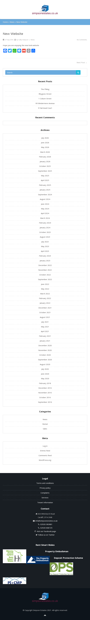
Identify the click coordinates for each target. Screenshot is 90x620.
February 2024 (45, 223)
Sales (45, 428)
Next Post (82, 62)
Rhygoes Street (45, 94)
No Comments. (82, 40)
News (12, 22)
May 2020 (45, 378)
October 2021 (45, 312)
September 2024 (45, 194)
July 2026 (45, 138)
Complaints (45, 493)
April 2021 (45, 331)
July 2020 (45, 369)
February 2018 (45, 383)
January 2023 (45, 260)
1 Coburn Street (45, 98)
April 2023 (45, 251)
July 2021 (45, 322)
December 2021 (45, 308)
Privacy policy (45, 488)
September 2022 (45, 279)
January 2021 (45, 341)
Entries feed (45, 450)
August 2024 (45, 199)
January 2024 (45, 227)
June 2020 (45, 374)
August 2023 (45, 237)
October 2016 (45, 397)
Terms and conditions (45, 483)
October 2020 (45, 355)
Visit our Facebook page (46, 531)
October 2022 (45, 275)
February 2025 (45, 185)
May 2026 (45, 147)
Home (5, 22)
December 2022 (45, 265)
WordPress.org (45, 460)
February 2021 (45, 336)
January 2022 (45, 303)
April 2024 (45, 213)
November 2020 (45, 350)
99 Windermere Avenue (45, 103)
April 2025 (45, 180)
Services (45, 497)
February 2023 (45, 256)
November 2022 (45, 270)
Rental (45, 424)
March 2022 (45, 293)
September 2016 (45, 402)
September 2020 (45, 359)
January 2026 (45, 161)
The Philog (45, 89)
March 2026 (45, 152)
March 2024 (45, 218)
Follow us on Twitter (46, 535)
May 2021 (45, 326)
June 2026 (45, 142)
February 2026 (45, 156)
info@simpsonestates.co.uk (46, 521)
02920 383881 (46, 524)
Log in (45, 446)
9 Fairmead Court (45, 108)
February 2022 (45, 298)
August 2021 (45, 317)
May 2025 (45, 175)
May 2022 (45, 289)
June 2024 (45, 204)
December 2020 (45, 345)
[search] (78, 72)
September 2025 (45, 171)
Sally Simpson (23, 40)
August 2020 (45, 364)
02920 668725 (46, 528)
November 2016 (45, 392)
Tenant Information (45, 502)
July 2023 (45, 241)
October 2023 (45, 232)
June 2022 (45, 284)
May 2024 (45, 208)
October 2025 (45, 166)
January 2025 (45, 190)
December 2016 (45, 388)
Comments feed (45, 455)
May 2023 (45, 246)
